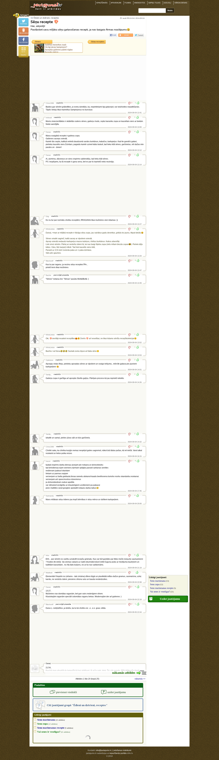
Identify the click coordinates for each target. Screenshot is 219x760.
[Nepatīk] (130, 118)
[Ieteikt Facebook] (113, 35)
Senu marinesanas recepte (161, 588)
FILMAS (128, 3)
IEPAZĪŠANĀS (101, 3)
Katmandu (50, 496)
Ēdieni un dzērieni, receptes (46, 18)
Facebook (23, 42)
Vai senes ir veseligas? (160, 591)
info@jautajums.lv (103, 750)
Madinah (49, 573)
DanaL (48, 132)
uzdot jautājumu (116, 692)
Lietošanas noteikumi (122, 750)
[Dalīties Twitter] (139, 35)
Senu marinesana (157, 581)
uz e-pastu (23, 53)
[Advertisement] (87, 78)
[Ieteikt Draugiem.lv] (125, 35)
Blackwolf (49, 261)
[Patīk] (136, 573)
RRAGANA (131, 18)
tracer (48, 461)
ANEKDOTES (139, 3)
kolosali (49, 118)
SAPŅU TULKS (154, 3)
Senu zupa (154, 584)
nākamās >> (140, 679)
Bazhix (48, 275)
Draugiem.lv (24, 33)
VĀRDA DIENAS (180, 3)
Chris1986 (50, 103)
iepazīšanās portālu (118, 753)
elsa (47, 555)
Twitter (23, 24)
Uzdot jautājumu (170, 598)
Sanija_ (48, 375)
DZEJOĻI (167, 3)
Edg (47, 216)
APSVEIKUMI (116, 3)
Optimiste (49, 360)
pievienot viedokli (66, 692)
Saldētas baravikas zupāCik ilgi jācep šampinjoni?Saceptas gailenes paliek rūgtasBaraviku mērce (59, 48)
